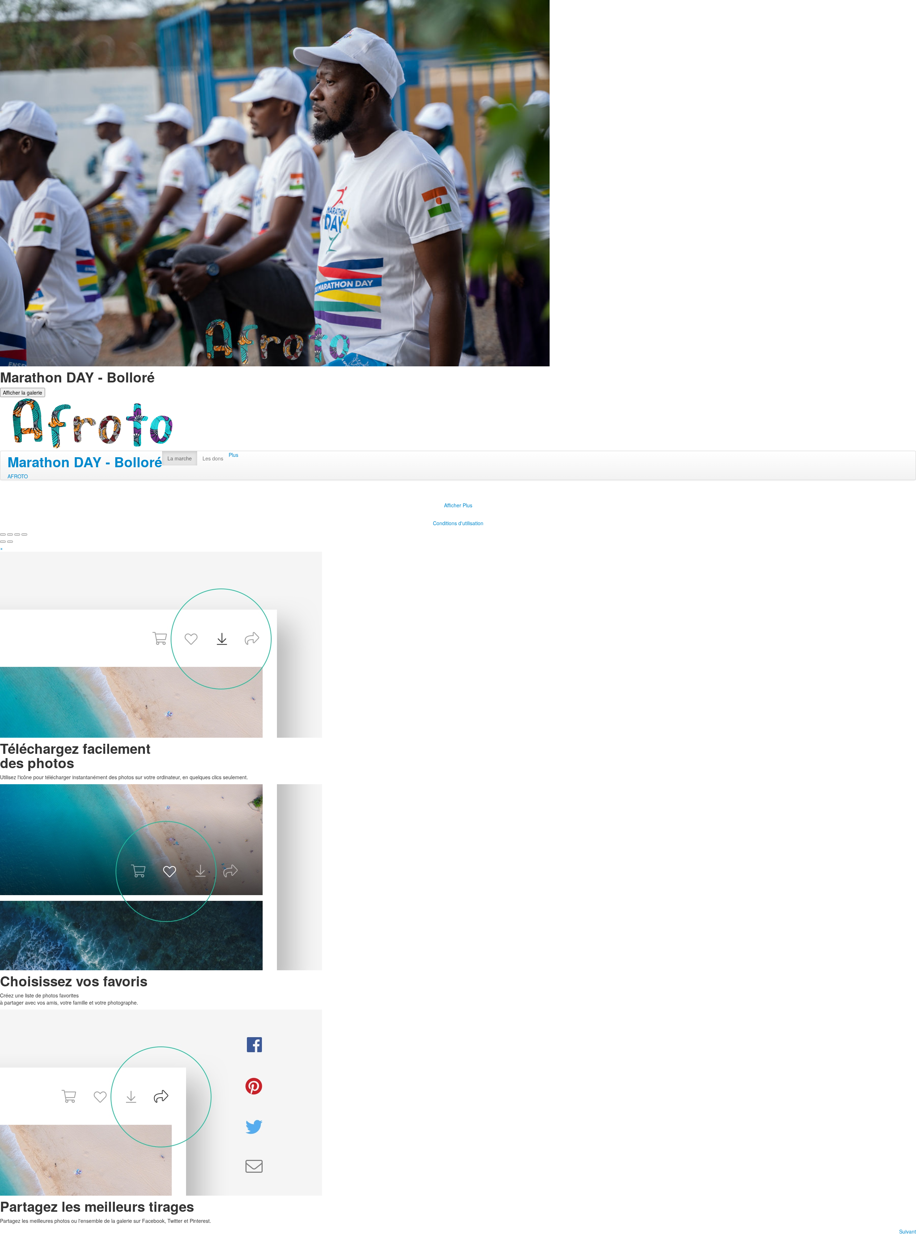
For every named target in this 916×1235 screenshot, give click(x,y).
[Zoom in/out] (24, 534)
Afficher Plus (458, 505)
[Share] (10, 534)
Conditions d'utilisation (458, 523)
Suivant (907, 1231)
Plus (233, 454)
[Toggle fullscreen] (17, 534)
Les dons (213, 458)
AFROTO (18, 476)
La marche (179, 458)
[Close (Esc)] (3, 534)
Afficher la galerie (22, 392)
